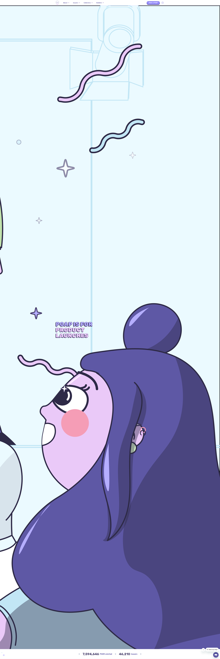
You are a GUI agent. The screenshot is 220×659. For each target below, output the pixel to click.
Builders (99, 3)
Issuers (75, 3)
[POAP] (57, 3)
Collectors (87, 3)
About (65, 3)
